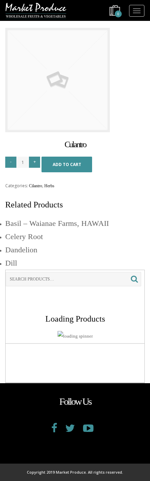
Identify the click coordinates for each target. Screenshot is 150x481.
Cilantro (35, 185)
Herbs (49, 185)
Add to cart (67, 164)
